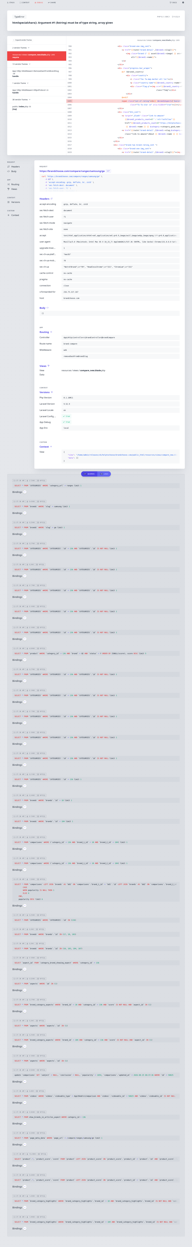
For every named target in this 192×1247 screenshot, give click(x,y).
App (9, 180)
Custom (10, 211)
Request (11, 162)
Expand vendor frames (23, 40)
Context (11, 197)
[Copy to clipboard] (176, 176)
